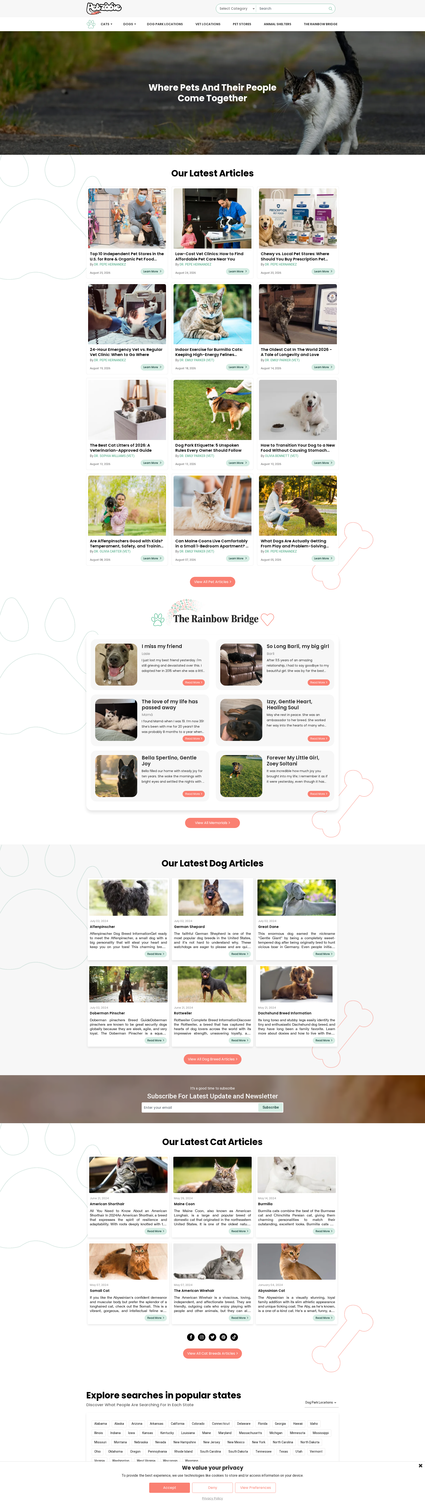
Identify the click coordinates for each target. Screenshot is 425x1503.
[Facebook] (191, 1337)
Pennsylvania (157, 1451)
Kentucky (167, 1433)
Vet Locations (207, 24)
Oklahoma (115, 1451)
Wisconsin (170, 1461)
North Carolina (283, 1442)
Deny (212, 1487)
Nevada (160, 1442)
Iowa (131, 1433)
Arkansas (156, 1423)
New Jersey (211, 1442)
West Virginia (146, 1461)
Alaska (119, 1423)
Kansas (147, 1433)
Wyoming (191, 1461)
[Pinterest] (223, 1337)
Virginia (99, 1461)
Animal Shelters (277, 24)
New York (258, 1442)
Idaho (314, 1423)
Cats (105, 24)
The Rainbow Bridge (320, 24)
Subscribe (271, 1107)
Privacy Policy (212, 1498)
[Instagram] (201, 1337)
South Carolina (210, 1451)
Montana (120, 1442)
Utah (299, 1451)
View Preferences (255, 1487)
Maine (206, 1433)
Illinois (98, 1433)
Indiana (115, 1433)
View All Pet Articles (211, 581)
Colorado (198, 1423)
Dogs (128, 24)
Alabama (100, 1423)
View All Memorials (211, 822)
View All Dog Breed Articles (211, 1059)
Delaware (244, 1423)
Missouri (100, 1442)
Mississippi (321, 1433)
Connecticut (221, 1423)
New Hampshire (185, 1442)
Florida (262, 1423)
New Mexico (236, 1442)
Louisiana (188, 1433)
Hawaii (298, 1423)
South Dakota (238, 1451)
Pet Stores (242, 24)
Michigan (276, 1433)
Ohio (97, 1451)
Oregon (135, 1451)
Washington (120, 1461)
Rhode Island (183, 1451)
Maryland (225, 1433)
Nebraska (141, 1442)
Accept (169, 1487)
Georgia (280, 1423)
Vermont (316, 1451)
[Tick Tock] (234, 1337)
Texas (283, 1451)
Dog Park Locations (165, 24)
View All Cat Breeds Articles (211, 1353)
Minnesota (297, 1433)
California (177, 1423)
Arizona (136, 1423)
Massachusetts (250, 1433)
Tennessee (263, 1451)
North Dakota (310, 1442)
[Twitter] (212, 1337)
